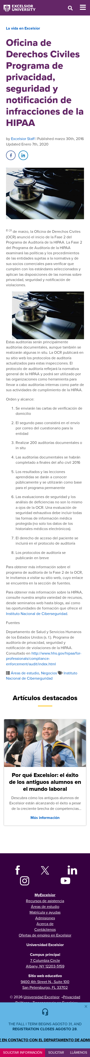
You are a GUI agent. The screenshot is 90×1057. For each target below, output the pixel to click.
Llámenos (78, 1052)
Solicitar (56, 1052)
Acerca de (45, 923)
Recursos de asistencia (45, 900)
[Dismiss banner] (86, 1006)
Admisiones (45, 918)
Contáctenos (45, 929)
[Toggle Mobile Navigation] (85, 7)
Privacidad (71, 997)
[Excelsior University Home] (18, 6)
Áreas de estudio (25, 673)
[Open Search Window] (70, 8)
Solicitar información (22, 1052)
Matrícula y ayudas (45, 912)
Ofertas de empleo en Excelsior (45, 935)
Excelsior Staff (23, 138)
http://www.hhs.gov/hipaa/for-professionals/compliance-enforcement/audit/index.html (43, 658)
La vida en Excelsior (23, 28)
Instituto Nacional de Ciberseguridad (36, 613)
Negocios (49, 673)
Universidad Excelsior (42, 997)
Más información (45, 817)
